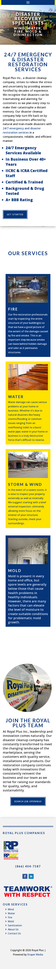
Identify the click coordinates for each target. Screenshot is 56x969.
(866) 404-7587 (28, 866)
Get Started (15, 214)
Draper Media (35, 954)
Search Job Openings (28, 801)
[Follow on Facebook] (24, 876)
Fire (13, 309)
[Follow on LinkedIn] (31, 876)
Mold (14, 570)
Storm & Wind (25, 484)
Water (16, 396)
